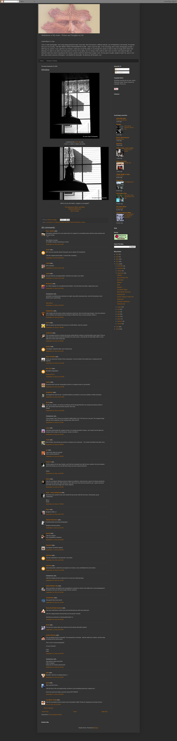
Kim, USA (49, 368)
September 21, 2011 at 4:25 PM (54, 653)
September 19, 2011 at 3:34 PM (54, 592)
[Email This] (61, 220)
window (83, 222)
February (120, 321)
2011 (117, 264)
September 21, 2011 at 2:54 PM (54, 629)
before (77, 142)
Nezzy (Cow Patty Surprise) (54, 608)
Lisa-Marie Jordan (51, 700)
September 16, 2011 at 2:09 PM (54, 456)
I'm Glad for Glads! (122, 289)
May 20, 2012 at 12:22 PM (53, 704)
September (120, 273)
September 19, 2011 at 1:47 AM (54, 580)
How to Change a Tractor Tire (125, 296)
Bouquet (119, 287)
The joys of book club (121, 120)
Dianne (48, 533)
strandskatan (50, 597)
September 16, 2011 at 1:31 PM (54, 434)
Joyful (48, 263)
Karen (48, 322)
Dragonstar (49, 392)
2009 (117, 329)
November (120, 268)
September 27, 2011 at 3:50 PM (54, 694)
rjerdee (48, 346)
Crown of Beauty (51, 635)
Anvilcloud (49, 333)
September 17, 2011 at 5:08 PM (54, 550)
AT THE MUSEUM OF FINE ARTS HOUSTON (128, 216)
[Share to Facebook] (67, 220)
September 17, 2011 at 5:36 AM (54, 539)
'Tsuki (47, 440)
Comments (119, 72)
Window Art (120, 299)
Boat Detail (120, 280)
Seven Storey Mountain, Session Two (128, 127)
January (119, 323)
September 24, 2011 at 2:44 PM (54, 677)
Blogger (96, 728)
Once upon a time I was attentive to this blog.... (129, 196)
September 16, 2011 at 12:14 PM (55, 397)
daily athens (49, 303)
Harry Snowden (50, 356)
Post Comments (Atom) (55, 714)
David (47, 402)
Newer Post (45, 711)
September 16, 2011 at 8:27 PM (54, 514)
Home (42, 61)
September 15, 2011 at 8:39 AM (54, 258)
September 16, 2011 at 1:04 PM (54, 422)
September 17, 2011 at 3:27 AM (54, 528)
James (48, 382)
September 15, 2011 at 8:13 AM (54, 244)
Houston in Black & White (123, 212)
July (118, 309)
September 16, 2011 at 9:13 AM (54, 351)
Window (119, 282)
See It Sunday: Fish (122, 277)
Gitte (47, 672)
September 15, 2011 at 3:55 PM (54, 305)
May (118, 314)
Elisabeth (48, 545)
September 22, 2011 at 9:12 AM (54, 667)
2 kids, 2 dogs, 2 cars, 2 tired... (125, 148)
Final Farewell (119, 208)
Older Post (104, 711)
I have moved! (119, 176)
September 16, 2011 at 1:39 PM (54, 444)
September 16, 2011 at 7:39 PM (54, 504)
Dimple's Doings (52, 61)
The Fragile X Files (121, 193)
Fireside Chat (127, 162)
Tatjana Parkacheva (52, 520)
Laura (47, 428)
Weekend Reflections (74, 209)
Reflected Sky (121, 294)
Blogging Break (120, 139)
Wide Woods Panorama (123, 292)
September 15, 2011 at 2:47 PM (54, 288)
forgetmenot (49, 311)
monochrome (49, 222)
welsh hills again (121, 118)
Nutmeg (119, 275)
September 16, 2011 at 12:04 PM (55, 376)
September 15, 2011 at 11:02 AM (55, 278)
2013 (117, 259)
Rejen (47, 509)
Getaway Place (50, 374)
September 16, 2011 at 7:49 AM (54, 327)
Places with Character (122, 137)
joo (47, 450)
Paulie (48, 249)
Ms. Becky (49, 283)
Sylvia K (48, 462)
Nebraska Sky (121, 304)
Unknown (48, 555)
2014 (117, 256)
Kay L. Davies (50, 231)
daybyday (119, 143)
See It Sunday (74, 211)
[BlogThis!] (63, 220)
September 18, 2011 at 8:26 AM (54, 560)
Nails (118, 285)
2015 (117, 254)
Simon (48, 479)
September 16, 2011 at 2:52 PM (54, 473)
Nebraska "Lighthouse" (123, 301)
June (118, 312)
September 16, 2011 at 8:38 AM (54, 341)
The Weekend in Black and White (75, 207)
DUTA (47, 625)
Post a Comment (48, 708)
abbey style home (121, 161)
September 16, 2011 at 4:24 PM (54, 487)
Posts (118, 69)
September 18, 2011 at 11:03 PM (55, 570)
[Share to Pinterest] (69, 220)
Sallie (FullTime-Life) (52, 586)
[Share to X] (65, 220)
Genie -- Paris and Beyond (53, 492)
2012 (117, 261)
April (118, 316)
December (120, 266)
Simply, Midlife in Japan (123, 174)
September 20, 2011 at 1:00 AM (54, 602)
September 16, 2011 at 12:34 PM (55, 410)
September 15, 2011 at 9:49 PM (54, 317)
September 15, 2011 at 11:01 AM (55, 268)
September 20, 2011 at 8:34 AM (54, 619)
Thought (118, 124)
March (119, 319)
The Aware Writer (121, 206)
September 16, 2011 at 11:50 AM (55, 363)
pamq (47, 683)
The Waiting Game (129, 182)
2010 (117, 326)
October (119, 271)
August (119, 307)
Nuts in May (119, 180)
